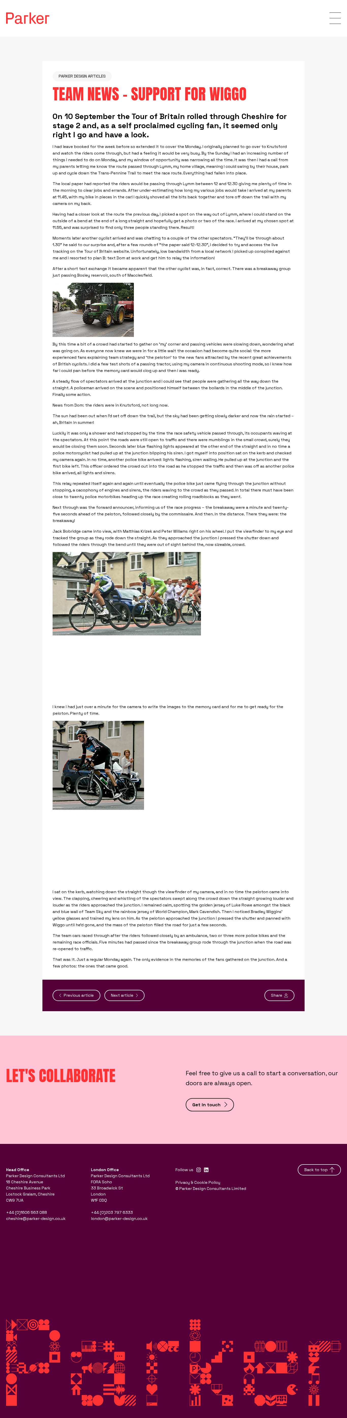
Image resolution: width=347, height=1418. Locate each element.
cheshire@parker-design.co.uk (36, 1218)
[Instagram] (198, 1170)
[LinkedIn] (206, 1170)
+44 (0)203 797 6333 (112, 1212)
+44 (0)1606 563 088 (26, 1212)
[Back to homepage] (27, 18)
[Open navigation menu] (335, 18)
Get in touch (206, 1105)
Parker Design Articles (82, 76)
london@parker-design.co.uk (119, 1218)
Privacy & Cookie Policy (198, 1182)
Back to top (316, 1169)
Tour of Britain (158, 116)
